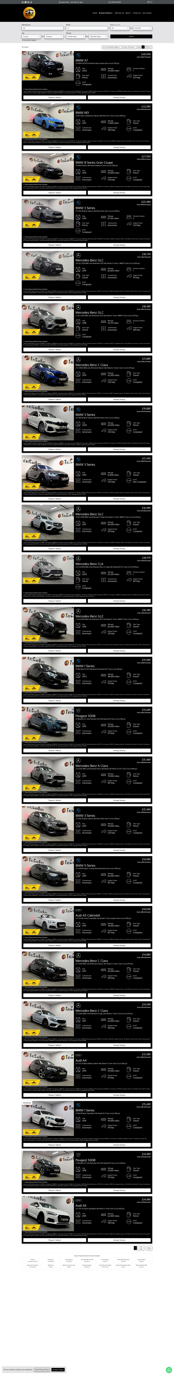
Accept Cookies (58, 1370)
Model (68, 25)
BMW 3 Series (85, 208)
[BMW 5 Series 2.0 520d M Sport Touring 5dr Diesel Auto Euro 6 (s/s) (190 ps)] (48, 873)
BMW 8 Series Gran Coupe (94, 162)
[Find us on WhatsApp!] (23, 2)
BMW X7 (82, 60)
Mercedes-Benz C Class (92, 365)
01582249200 (116, 2)
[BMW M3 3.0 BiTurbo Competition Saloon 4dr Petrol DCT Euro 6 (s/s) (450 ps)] (48, 121)
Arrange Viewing (119, 97)
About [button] (128, 13)
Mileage (68, 33)
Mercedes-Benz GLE (89, 616)
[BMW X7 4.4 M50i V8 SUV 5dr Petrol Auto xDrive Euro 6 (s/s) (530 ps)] (48, 66)
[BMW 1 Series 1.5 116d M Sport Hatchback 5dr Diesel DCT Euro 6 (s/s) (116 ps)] (48, 1118)
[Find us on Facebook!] (26, 2)
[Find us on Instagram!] (28, 2)
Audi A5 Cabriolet (88, 915)
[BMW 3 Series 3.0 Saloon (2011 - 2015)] (48, 472)
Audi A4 (81, 1060)
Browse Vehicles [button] (105, 13)
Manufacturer (26, 25)
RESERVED (27, 1103)
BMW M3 (82, 112)
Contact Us (137, 13)
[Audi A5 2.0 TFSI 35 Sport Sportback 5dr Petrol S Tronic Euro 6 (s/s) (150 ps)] (48, 1214)
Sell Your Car (119, 13)
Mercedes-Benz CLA (89, 564)
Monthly (117, 25)
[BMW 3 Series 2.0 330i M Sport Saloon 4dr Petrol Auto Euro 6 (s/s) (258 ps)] (48, 213)
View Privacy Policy (42, 1370)
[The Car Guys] (29, 12)
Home (95, 13)
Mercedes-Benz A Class (92, 766)
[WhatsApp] (169, 1370)
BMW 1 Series (85, 666)
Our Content (146, 13)
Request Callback (55, 97)
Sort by (111, 47)
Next (149, 1248)
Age (23, 33)
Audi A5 (81, 1205)
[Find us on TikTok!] (31, 2)
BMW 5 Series (85, 865)
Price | (115, 25)
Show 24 (129, 47)
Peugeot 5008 (85, 716)
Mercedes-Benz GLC (90, 260)
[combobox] (43, 28)
